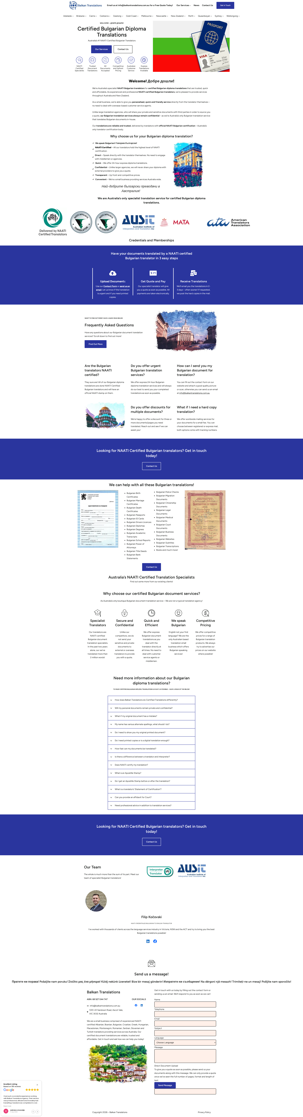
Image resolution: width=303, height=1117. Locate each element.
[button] (37, 1085)
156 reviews (16, 1086)
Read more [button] (7, 1106)
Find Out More (95, 344)
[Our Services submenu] (190, 5)
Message (158, 1047)
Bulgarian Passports (136, 515)
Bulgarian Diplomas (136, 526)
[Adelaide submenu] (73, 16)
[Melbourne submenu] (152, 16)
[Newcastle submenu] (167, 16)
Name (157, 999)
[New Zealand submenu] (184, 16)
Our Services (101, 49)
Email (157, 1018)
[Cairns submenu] (96, 16)
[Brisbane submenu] (85, 16)
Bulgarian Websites (165, 539)
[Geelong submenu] (122, 16)
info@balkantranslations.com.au (105, 1005)
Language (159, 1038)
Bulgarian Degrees (135, 529)
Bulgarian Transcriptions (167, 546)
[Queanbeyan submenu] (211, 16)
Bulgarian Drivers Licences (139, 522)
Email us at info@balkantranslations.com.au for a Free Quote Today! (140, 5)
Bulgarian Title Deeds (137, 551)
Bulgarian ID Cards (135, 518)
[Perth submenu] (194, 16)
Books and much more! (167, 550)
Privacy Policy (204, 1112)
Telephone (159, 1009)
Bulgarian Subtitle (164, 542)
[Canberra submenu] (109, 16)
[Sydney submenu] (223, 16)
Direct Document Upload (166, 1065)
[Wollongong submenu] (239, 16)
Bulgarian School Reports (138, 540)
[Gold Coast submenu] (137, 16)
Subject (158, 1028)
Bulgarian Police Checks (167, 492)
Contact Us (123, 49)
